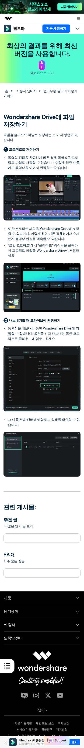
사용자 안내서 (26, 91)
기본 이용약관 (23, 723)
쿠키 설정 (64, 723)
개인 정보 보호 (45, 723)
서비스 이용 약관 (27, 729)
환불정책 (46, 729)
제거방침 (61, 729)
